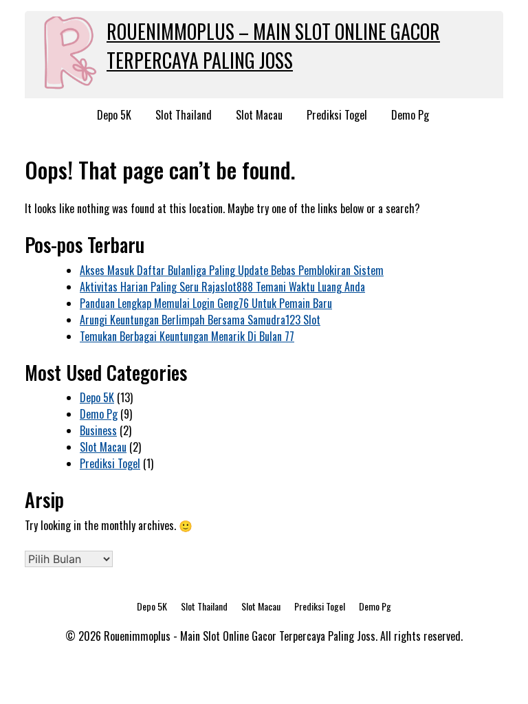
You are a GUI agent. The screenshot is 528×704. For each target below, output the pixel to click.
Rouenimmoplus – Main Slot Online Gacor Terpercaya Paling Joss (273, 45)
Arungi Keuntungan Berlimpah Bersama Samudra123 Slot (200, 319)
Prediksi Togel (337, 115)
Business (98, 430)
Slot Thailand (183, 115)
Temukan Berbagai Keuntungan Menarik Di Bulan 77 (187, 336)
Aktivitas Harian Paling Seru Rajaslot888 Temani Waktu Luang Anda (222, 286)
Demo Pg (410, 115)
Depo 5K (114, 115)
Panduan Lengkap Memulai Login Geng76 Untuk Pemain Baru (206, 303)
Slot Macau (259, 115)
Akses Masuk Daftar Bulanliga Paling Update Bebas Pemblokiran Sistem (232, 270)
